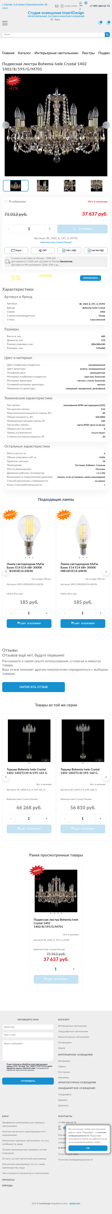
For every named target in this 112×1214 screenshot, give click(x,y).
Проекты (8, 1180)
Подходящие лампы (56, 500)
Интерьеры (64, 1061)
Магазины (63, 1077)
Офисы (62, 1066)
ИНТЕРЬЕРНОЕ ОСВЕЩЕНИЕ (75, 1055)
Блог (5, 1116)
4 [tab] (61, 913)
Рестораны (64, 1072)
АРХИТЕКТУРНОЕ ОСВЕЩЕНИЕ (77, 1082)
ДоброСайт (75, 1204)
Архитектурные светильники (73, 1037)
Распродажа (65, 1042)
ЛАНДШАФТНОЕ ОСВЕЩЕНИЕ (76, 1088)
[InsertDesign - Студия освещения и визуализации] (56, 23)
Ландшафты (64, 1094)
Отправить (28, 1081)
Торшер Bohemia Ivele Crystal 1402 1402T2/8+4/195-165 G (27, 771)
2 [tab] (29, 557)
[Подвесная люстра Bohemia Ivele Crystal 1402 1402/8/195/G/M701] (56, 125)
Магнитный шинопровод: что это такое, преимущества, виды (23, 1166)
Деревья (62, 1100)
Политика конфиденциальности (75, 1160)
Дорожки (63, 1105)
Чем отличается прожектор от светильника (25, 1173)
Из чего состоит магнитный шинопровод (24, 1159)
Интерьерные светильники (72, 1026)
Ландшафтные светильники (73, 1031)
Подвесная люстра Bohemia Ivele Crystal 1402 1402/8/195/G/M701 (56, 923)
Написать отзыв (33, 687)
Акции (61, 1048)
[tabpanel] (29, 535)
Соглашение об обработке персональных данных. (28, 1069)
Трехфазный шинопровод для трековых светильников (23, 1124)
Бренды (7, 1185)
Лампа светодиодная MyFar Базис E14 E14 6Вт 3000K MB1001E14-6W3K (79, 568)
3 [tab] (86, 557)
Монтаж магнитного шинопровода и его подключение (24, 1133)
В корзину (34, 623)
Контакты (65, 1116)
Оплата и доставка (68, 1154)
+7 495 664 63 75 (100, 6)
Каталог (64, 1019)
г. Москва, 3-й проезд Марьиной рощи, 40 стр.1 (24, 6)
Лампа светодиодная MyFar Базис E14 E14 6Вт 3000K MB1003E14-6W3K (25, 568)
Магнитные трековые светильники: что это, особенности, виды (25, 1142)
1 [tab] (25, 557)
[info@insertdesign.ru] (56, 6)
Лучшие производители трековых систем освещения (24, 1151)
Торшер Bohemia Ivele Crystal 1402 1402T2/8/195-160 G (80, 771)
